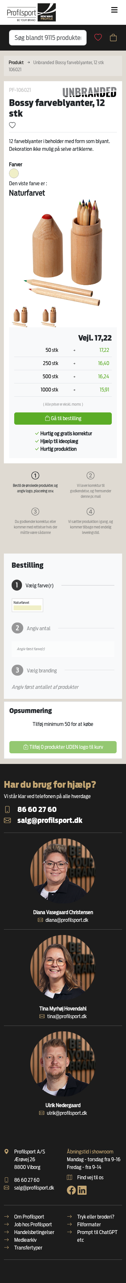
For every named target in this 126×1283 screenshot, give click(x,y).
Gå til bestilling (65, 418)
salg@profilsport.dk (49, 820)
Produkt (16, 62)
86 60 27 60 (37, 809)
